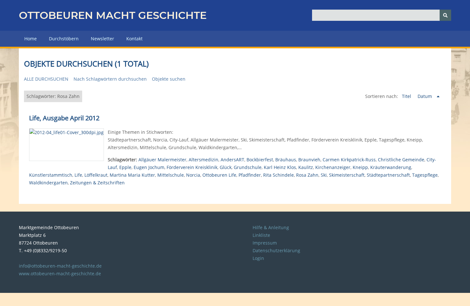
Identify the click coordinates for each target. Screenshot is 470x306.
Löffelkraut (95, 175)
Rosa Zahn (307, 175)
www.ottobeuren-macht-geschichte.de (60, 273)
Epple (125, 167)
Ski (324, 175)
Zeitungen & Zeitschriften (97, 183)
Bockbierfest (260, 160)
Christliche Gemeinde (401, 160)
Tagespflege (425, 175)
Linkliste (261, 235)
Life (78, 175)
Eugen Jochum (149, 167)
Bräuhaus (285, 160)
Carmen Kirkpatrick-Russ (349, 160)
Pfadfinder (250, 175)
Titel (407, 96)
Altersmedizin (203, 160)
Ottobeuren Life (219, 175)
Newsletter (102, 39)
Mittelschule (170, 175)
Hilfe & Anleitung (271, 227)
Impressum (265, 243)
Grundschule (248, 167)
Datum (425, 96)
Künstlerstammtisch (50, 175)
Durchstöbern (64, 39)
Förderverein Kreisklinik (192, 167)
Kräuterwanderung (390, 167)
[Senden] (445, 15)
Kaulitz (305, 167)
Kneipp (360, 167)
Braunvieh (309, 160)
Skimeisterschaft (346, 175)
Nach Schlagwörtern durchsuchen (110, 79)
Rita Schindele (278, 175)
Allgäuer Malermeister (162, 160)
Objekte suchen (168, 79)
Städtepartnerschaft (388, 175)
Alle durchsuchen (46, 79)
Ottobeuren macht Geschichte (113, 15)
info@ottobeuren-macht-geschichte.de (60, 266)
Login (258, 258)
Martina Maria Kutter (132, 175)
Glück (225, 167)
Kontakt (134, 39)
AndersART (232, 160)
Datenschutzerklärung (276, 250)
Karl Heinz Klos (280, 167)
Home (30, 39)
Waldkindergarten (48, 183)
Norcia (193, 175)
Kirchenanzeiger (332, 167)
